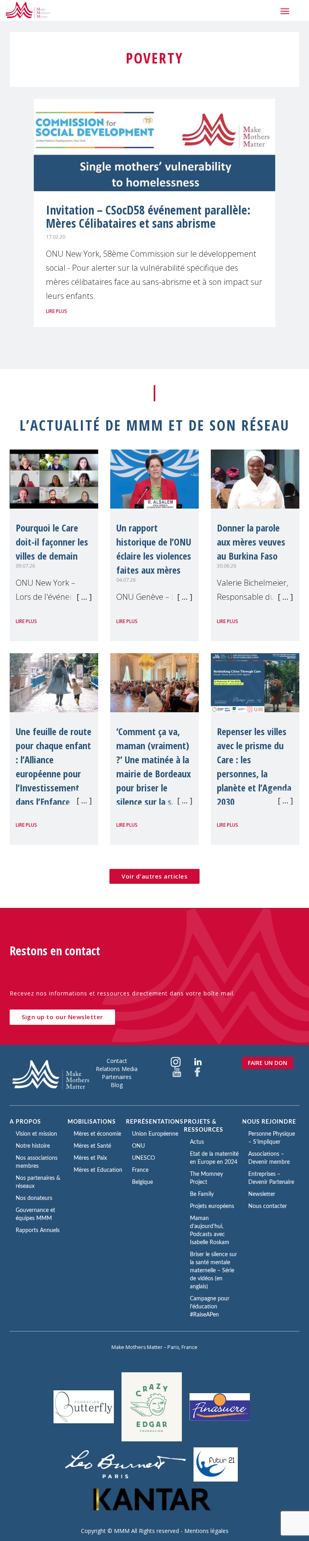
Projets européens (212, 1206)
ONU (138, 1146)
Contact (117, 1061)
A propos (25, 1122)
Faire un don (267, 1063)
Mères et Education (98, 1170)
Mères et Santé (92, 1146)
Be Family (202, 1194)
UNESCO (143, 1158)
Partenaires (117, 1077)
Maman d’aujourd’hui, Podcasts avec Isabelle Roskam (209, 1230)
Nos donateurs (34, 1198)
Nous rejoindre (269, 1122)
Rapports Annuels (38, 1230)
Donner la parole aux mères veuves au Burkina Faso (251, 541)
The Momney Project (206, 1178)
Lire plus (56, 311)
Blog (117, 1085)
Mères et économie (97, 1134)
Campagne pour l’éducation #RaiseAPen (209, 1307)
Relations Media (117, 1069)
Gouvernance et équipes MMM (35, 1214)
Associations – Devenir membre (269, 1158)
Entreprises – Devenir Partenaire (271, 1178)
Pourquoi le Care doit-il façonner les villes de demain (52, 541)
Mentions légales (206, 1531)
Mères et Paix (90, 1158)
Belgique (142, 1182)
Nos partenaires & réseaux (38, 1182)
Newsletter (261, 1194)
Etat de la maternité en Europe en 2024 (214, 1158)
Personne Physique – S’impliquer (271, 1138)
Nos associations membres (37, 1162)
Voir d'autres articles (154, 876)
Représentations (154, 1122)
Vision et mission (36, 1134)
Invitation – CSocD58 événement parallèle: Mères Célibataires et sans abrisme (148, 216)
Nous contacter (267, 1206)
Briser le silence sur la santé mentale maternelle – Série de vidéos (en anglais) (213, 1271)
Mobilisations (92, 1122)
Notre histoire (33, 1146)
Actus (197, 1142)
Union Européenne (155, 1134)
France (140, 1170)
